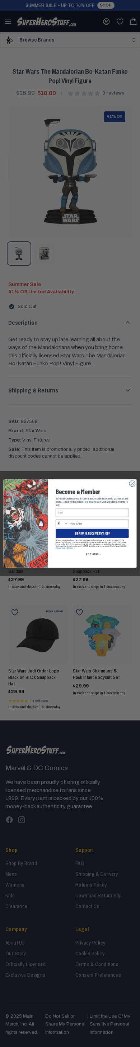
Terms (70, 548)
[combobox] (62, 524)
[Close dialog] (132, 484)
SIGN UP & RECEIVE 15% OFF (92, 533)
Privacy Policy (61, 548)
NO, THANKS (92, 553)
